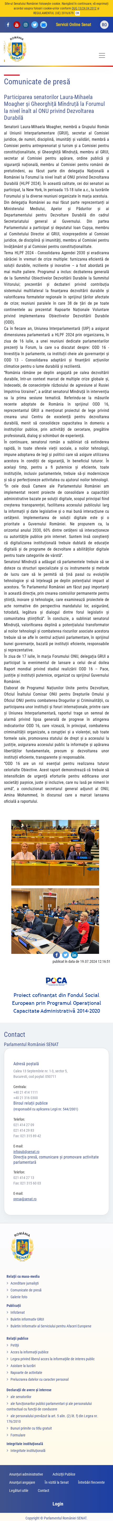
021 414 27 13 (23, 1178)
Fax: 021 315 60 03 (27, 1183)
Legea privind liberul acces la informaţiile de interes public (53, 1359)
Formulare (18, 1435)
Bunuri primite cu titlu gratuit (31, 1428)
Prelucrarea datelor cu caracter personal (40, 1379)
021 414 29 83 (23, 1130)
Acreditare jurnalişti (25, 1283)
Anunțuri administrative (26, 1474)
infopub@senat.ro (26, 1152)
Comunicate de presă (26, 1290)
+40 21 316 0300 (25, 1098)
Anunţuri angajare (22, 1482)
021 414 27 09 (23, 1125)
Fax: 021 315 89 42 (27, 1136)
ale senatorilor (21, 1397)
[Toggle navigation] (102, 55)
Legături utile (18, 1490)
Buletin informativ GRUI (27, 1319)
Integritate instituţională (28, 1450)
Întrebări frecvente (91, 1482)
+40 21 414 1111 (25, 1092)
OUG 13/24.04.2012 (84, 8)
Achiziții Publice (64, 1474)
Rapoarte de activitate (26, 1372)
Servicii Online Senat (73, 24)
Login (58, 1504)
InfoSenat (18, 1312)
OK (77, 13)
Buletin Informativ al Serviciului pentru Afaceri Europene (51, 1326)
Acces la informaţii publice (30, 1352)
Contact (43, 1490)
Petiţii (15, 1345)
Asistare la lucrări (23, 1366)
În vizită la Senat (57, 1482)
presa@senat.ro (25, 1199)
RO (104, 24)
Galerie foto (19, 1297)
